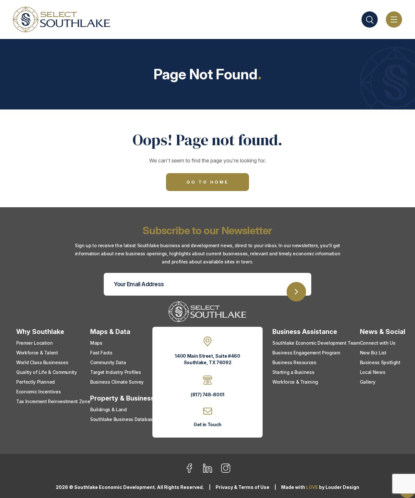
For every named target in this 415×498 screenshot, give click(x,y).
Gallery (367, 382)
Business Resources (294, 362)
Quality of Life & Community (46, 372)
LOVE (312, 487)
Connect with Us (378, 343)
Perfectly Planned (35, 382)
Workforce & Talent (37, 352)
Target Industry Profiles (115, 372)
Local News (372, 372)
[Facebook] (193, 471)
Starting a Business (293, 372)
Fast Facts (101, 352)
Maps (96, 343)
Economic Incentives (38, 391)
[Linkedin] (211, 471)
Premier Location (34, 343)
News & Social (382, 332)
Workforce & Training (295, 382)
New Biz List (373, 352)
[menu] (394, 19)
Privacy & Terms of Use (242, 487)
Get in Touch (207, 424)
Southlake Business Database (123, 419)
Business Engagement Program (306, 352)
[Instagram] (225, 471)
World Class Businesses (42, 362)
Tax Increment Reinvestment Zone (53, 401)
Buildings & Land (108, 409)
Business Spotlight (380, 362)
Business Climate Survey (117, 382)
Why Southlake (40, 332)
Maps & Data (110, 332)
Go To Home (207, 182)
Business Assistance (304, 332)
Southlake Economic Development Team (316, 343)
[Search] (370, 19)
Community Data (108, 362)
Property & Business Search (134, 398)
